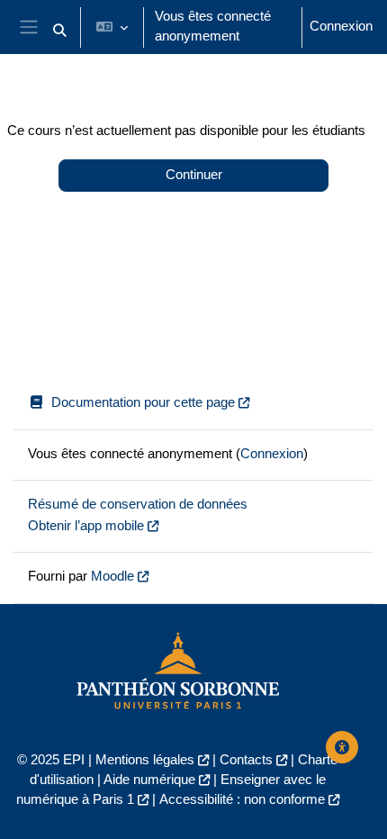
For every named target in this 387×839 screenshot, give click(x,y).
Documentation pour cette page (143, 402)
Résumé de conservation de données (138, 504)
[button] (59, 31)
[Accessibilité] (342, 747)
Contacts (246, 760)
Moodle (112, 576)
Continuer (194, 174)
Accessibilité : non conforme (242, 799)
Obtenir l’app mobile (86, 526)
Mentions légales (144, 760)
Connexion (341, 26)
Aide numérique (149, 779)
